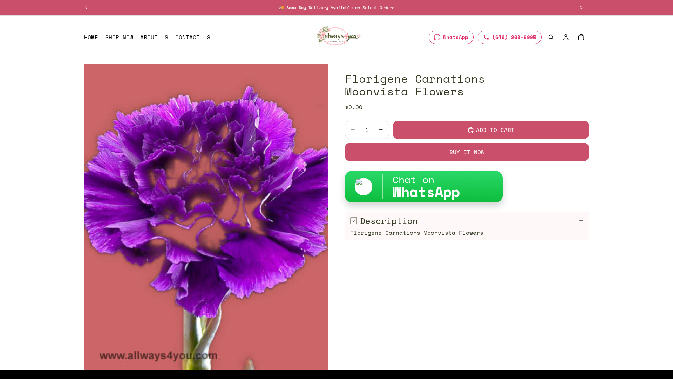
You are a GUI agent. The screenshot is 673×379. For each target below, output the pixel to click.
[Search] (551, 37)
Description (389, 220)
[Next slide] (581, 7)
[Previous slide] (86, 7)
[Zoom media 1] (206, 217)
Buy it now (466, 152)
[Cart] (581, 37)
